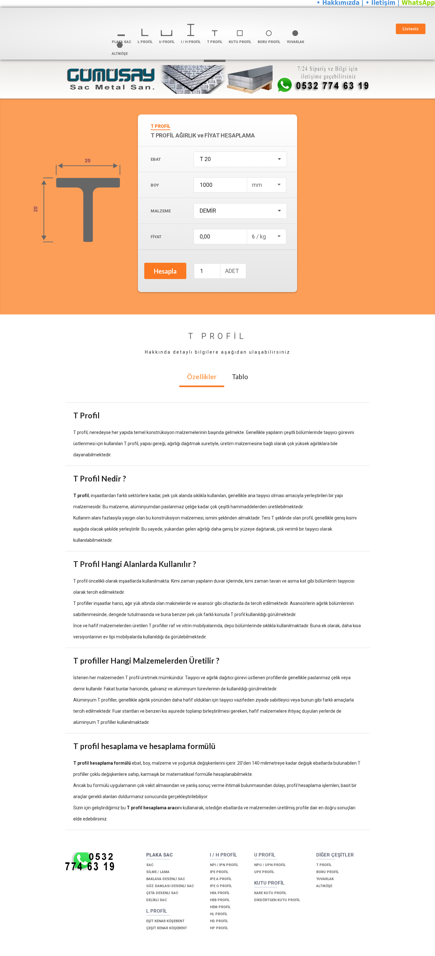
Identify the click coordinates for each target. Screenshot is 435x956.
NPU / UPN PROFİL (270, 865)
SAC (149, 865)
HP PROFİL (219, 928)
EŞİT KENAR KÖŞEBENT (165, 921)
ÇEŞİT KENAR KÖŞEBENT (166, 928)
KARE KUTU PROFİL (270, 893)
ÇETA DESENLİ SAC (162, 893)
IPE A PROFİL (221, 879)
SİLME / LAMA (157, 872)
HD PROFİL (219, 921)
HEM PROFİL (220, 907)
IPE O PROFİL (221, 886)
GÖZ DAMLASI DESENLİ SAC (170, 886)
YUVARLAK (325, 879)
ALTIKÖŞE (324, 886)
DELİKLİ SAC (156, 900)
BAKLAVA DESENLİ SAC (165, 879)
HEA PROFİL (220, 893)
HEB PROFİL (220, 900)
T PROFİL (324, 865)
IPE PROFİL (219, 872)
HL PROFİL (218, 914)
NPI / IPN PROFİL (224, 865)
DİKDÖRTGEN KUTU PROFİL (277, 900)
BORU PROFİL (327, 872)
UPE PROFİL (264, 872)
